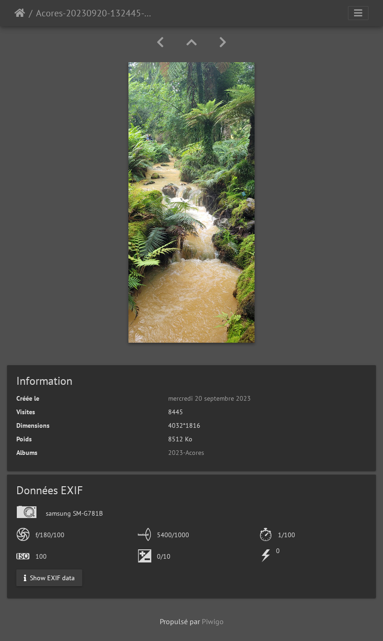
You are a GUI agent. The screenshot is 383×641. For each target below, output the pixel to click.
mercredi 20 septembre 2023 (209, 398)
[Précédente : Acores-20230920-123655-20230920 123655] (160, 42)
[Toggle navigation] (358, 13)
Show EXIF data (51, 577)
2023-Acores (186, 452)
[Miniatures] (191, 42)
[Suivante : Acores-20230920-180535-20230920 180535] (223, 42)
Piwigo (213, 621)
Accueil (19, 13)
